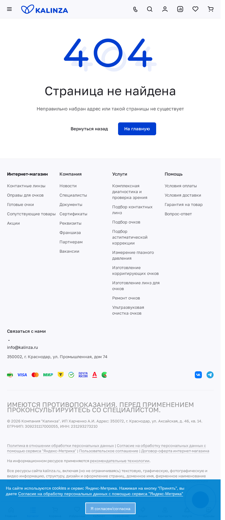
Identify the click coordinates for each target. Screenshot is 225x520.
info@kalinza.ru (22, 347)
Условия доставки (183, 195)
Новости (68, 185)
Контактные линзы (26, 185)
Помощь (174, 173)
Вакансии (69, 251)
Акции (13, 223)
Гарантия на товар (184, 204)
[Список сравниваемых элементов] (180, 9)
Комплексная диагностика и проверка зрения (129, 191)
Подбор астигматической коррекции (130, 237)
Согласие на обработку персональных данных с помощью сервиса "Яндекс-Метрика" (100, 493)
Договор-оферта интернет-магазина (175, 450)
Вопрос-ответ (178, 213)
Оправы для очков (25, 195)
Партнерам (71, 241)
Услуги (119, 173)
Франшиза (70, 232)
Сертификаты (73, 213)
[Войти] (165, 9)
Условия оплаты (181, 185)
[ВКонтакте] (198, 374)
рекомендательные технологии (119, 460)
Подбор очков (126, 221)
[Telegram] (210, 374)
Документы (70, 204)
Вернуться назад (89, 128)
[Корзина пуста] (211, 9)
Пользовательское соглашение (108, 450)
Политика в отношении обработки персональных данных (60, 445)
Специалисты (73, 195)
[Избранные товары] (195, 9)
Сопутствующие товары (31, 213)
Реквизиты (70, 223)
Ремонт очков (126, 297)
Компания (70, 173)
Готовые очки (20, 204)
